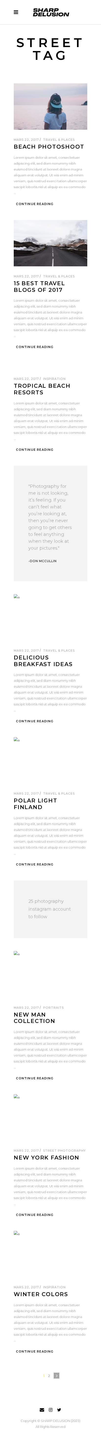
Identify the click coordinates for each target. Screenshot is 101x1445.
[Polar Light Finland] (50, 760)
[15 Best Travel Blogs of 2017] (50, 243)
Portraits (53, 1007)
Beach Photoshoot (49, 146)
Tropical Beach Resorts (42, 389)
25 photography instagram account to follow (49, 909)
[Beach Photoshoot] (50, 106)
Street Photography (64, 1150)
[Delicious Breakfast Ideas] (50, 617)
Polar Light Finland (35, 804)
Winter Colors (41, 1294)
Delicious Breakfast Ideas (43, 661)
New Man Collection (34, 1018)
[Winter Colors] (50, 1254)
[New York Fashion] (50, 1117)
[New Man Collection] (50, 974)
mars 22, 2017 (27, 140)
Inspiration (54, 379)
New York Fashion (46, 1157)
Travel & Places (59, 140)
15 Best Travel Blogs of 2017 (39, 286)
